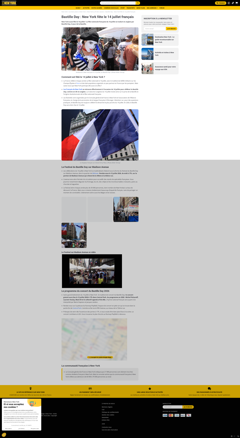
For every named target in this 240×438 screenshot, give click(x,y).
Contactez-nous (107, 427)
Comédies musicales (111, 8)
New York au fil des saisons (95, 12)
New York (64, 12)
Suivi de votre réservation (110, 430)
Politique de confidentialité (110, 412)
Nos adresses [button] (151, 8)
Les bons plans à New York (77, 12)
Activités (86, 8)
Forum (161, 8)
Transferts (131, 8)
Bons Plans (141, 8)
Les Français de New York (72, 89)
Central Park (77, 308)
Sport (122, 8)
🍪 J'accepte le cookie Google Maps (100, 357)
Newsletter (105, 417)
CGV (103, 409)
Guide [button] (78, 8)
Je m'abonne (171, 29)
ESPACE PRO (106, 420)
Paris (78, 83)
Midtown (95, 173)
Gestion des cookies (108, 415)
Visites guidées (96, 8)
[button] (229, 3)
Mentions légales (107, 407)
